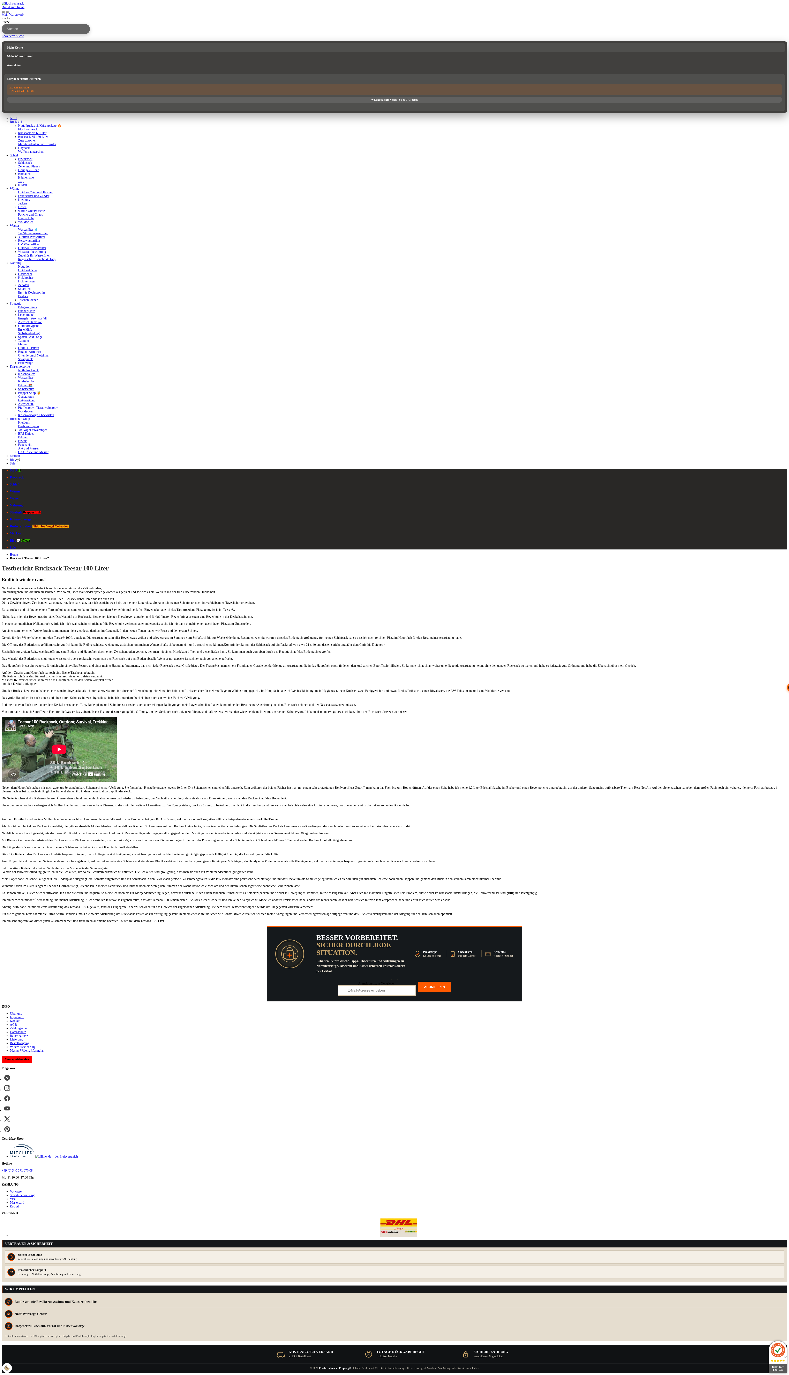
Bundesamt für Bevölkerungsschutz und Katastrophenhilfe (56, 1301)
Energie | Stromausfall (32, 318)
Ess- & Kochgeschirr (31, 292)
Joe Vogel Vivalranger (32, 430)
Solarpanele (25, 359)
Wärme (14, 188)
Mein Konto (15, 47)
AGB (13, 1024)
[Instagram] (7, 1088)
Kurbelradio (26, 381)
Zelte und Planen (29, 166)
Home (14, 554)
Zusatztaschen (27, 140)
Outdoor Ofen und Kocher (35, 192)
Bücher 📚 (25, 385)
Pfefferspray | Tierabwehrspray (38, 407)
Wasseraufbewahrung (32, 251)
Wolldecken (25, 222)
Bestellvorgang (19, 1043)
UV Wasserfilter (28, 244)
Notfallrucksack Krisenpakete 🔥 (39, 125)
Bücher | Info (26, 311)
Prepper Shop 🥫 (29, 393)
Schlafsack (25, 162)
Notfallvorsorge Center (31, 1314)
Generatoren (26, 396)
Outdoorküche (27, 270)
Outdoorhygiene (28, 325)
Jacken (22, 203)
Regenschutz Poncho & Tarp (36, 259)
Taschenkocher (28, 300)
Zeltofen (23, 285)
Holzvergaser (26, 281)
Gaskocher (25, 274)
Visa (13, 1199)
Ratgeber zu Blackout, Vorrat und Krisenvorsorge (50, 1326)
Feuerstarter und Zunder (33, 196)
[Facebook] (7, 1098)
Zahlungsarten (19, 1028)
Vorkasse (16, 1191)
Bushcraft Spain (28, 426)
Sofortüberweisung (22, 1195)
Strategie (15, 303)
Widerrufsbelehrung (23, 1047)
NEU (13, 118)
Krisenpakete (26, 374)
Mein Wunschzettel (19, 56)
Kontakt (15, 1021)
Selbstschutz (26, 389)
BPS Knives (26, 433)
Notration (24, 266)
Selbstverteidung (29, 333)
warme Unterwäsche (31, 211)
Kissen (22, 185)
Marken (15, 456)
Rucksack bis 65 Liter (32, 133)
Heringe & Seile (28, 170)
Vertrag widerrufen (17, 1059)
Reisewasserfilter (29, 240)
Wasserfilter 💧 (28, 229)
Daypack (24, 148)
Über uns (16, 1013)
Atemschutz (25, 404)
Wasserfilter (25, 377)
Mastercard (17, 1202)
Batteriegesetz (19, 1035)
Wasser (14, 225)
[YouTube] (7, 1108)
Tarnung (23, 340)
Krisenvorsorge (20, 366)
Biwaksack (25, 159)
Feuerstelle (25, 444)
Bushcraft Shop (20, 418)
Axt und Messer (28, 448)
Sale (12, 463)
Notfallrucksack (28, 370)
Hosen (22, 207)
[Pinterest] (7, 1129)
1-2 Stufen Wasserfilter (33, 233)
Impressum (17, 1017)
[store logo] (13, 3)
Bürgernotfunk (27, 307)
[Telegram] (7, 1077)
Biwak (22, 441)
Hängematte (26, 177)
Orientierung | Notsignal (33, 355)
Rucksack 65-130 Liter (33, 136)
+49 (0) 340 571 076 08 (17, 1170)
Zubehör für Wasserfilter (34, 255)
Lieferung (16, 1039)
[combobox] (46, 29)
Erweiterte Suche (13, 36)
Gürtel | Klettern (28, 348)
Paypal (14, 1206)
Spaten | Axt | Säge (30, 337)
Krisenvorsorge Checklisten (36, 415)
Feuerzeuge (25, 363)
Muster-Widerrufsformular (27, 1050)
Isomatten (24, 173)
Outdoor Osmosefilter (32, 248)
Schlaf (14, 155)
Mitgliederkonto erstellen (24, 78)
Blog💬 (15, 459)
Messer (22, 344)
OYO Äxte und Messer (33, 452)
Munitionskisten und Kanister (37, 144)
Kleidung (24, 199)
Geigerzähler (26, 400)
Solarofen (24, 288)
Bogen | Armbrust (29, 351)
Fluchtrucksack (28, 129)
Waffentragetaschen (31, 151)
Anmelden (14, 65)
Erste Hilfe (25, 329)
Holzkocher (25, 277)
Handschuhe (26, 218)
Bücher (23, 437)
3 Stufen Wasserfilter (31, 237)
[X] (7, 1119)
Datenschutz (18, 1032)
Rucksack (16, 121)
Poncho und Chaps (30, 214)
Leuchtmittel (26, 314)
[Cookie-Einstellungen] (7, 1368)
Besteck (23, 296)
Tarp (21, 181)
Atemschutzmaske (30, 322)
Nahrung (15, 263)
